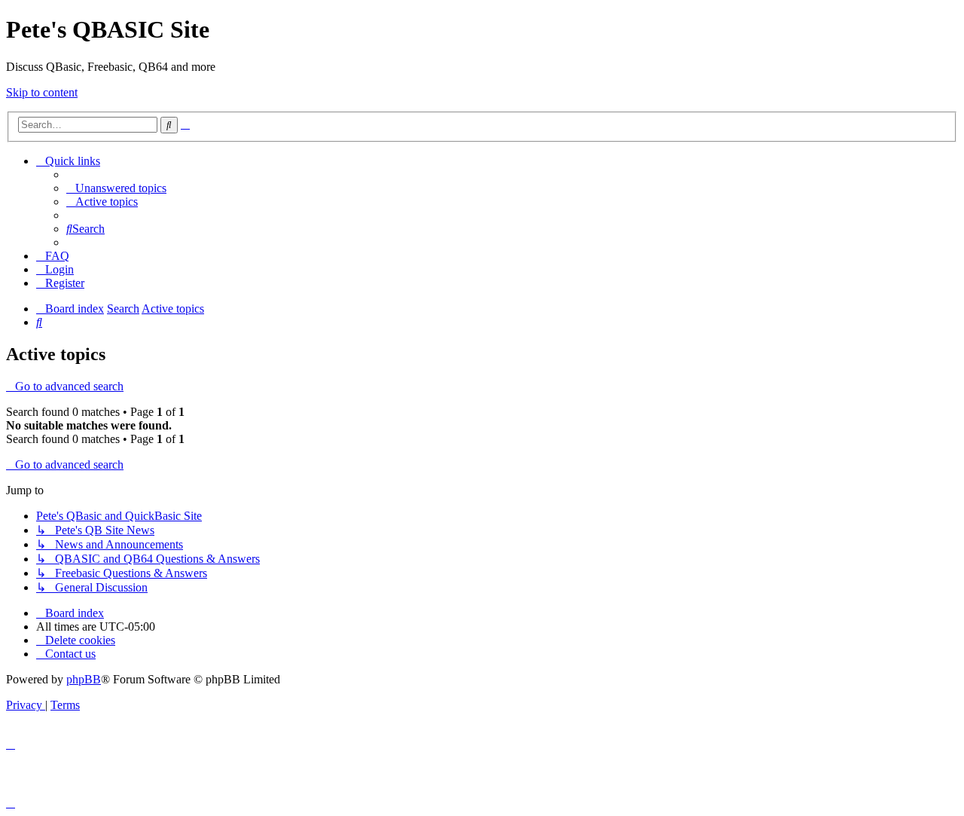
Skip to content (42, 92)
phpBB (83, 679)
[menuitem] (116, 188)
